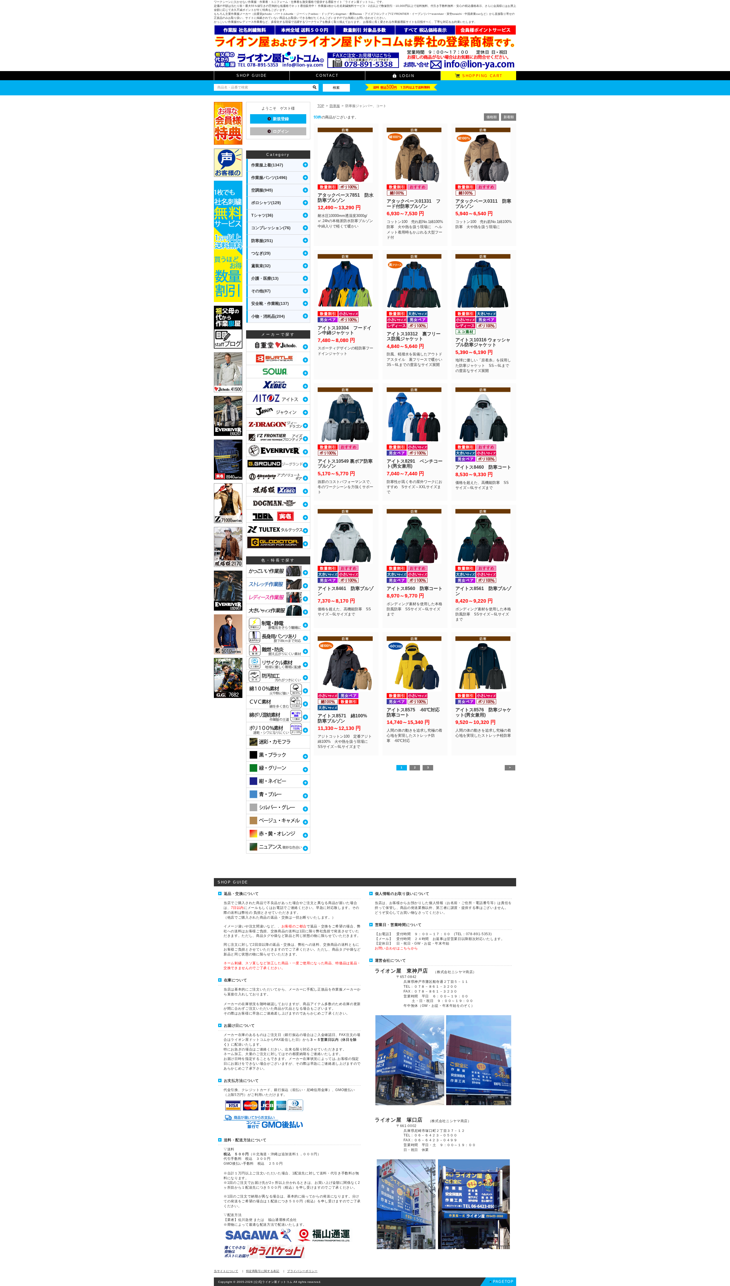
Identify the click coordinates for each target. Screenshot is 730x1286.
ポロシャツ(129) (266, 202)
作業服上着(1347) (267, 165)
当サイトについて (226, 1271)
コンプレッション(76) (271, 228)
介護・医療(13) (265, 278)
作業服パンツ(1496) (269, 177)
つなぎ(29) (261, 253)
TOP (320, 106)
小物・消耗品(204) (268, 316)
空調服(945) (262, 190)
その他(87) (261, 291)
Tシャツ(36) (262, 215)
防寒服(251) (262, 240)
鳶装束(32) (261, 265)
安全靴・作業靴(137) (270, 303)
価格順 (491, 117)
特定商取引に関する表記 (262, 1271)
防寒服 (335, 106)
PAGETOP (503, 1281)
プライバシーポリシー (302, 1271)
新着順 (509, 117)
